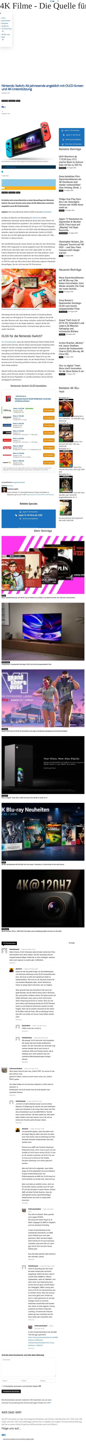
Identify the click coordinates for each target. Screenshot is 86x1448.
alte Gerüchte (35, 218)
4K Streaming (63, 233)
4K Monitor (63, 168)
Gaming (13, 482)
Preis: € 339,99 (18, 453)
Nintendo (19, 482)
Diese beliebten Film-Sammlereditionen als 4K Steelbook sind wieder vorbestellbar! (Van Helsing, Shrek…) (70, 182)
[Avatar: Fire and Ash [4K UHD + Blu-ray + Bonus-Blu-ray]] (66, 442)
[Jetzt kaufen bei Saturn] (7, 432)
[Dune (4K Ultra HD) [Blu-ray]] (66, 493)
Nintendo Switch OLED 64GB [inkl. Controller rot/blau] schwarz (33, 400)
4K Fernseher (63, 312)
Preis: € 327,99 (18, 431)
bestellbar (47, 212)
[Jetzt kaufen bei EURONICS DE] (7, 425)
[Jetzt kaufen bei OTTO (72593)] (7, 447)
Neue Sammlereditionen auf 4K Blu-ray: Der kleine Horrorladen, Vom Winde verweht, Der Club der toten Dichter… (71, 283)
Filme (61, 190)
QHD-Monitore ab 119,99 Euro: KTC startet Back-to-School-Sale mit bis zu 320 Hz (71, 160)
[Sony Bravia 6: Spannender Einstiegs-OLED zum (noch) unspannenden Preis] (43, 632)
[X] (52, 1)
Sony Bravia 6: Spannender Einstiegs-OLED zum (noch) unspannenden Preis (70, 304)
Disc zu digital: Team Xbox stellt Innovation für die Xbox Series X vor (71, 368)
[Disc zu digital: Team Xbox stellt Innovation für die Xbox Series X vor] (43, 765)
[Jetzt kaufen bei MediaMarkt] (7, 440)
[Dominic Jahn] (4, 491)
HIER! (49, 1403)
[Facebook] (50, 1)
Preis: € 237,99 (18, 408)
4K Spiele (4, 101)
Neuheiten (12, 101)
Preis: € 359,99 (18, 461)
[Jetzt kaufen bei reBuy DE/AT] (7, 410)
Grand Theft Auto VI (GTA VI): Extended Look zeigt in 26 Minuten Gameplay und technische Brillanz (71, 326)
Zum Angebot (49, 410)
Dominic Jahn (10, 167)
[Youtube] (53, 1)
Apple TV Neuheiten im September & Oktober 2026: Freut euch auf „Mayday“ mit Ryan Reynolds (71, 225)
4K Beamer (5, 929)
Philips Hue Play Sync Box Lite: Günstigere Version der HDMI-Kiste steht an (71, 203)
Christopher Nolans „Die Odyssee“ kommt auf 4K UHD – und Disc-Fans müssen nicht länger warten (71, 247)
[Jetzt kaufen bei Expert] (7, 462)
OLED (18, 101)
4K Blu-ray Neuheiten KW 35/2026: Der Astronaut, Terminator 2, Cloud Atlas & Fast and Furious (33, 864)
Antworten (12, 963)
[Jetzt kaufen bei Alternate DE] (7, 455)
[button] (70, 1)
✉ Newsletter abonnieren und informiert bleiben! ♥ (22, 1386)
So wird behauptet (9, 342)
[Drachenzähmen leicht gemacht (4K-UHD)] (66, 516)
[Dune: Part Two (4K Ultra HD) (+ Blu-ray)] (66, 467)
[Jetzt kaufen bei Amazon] (7, 417)
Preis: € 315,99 (18, 416)
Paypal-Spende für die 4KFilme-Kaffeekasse (40, 494)
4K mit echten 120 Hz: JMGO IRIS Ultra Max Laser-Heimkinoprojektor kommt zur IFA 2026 (31, 931)
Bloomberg (9, 486)
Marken (62, 210)
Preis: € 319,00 (18, 423)
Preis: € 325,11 (18, 446)
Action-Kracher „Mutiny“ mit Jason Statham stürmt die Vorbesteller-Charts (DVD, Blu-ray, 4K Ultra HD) (71, 348)
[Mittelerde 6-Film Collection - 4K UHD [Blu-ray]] (66, 416)
